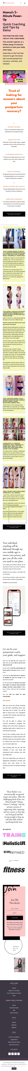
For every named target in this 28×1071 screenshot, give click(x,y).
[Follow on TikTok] (18, 1054)
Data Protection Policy (14, 926)
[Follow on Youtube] (21, 975)
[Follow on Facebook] (15, 975)
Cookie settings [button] (21, 1066)
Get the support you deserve (14, 776)
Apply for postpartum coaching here (14, 527)
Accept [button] (14, 1068)
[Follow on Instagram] (18, 975)
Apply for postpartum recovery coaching (14, 214)
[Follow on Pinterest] (24, 975)
